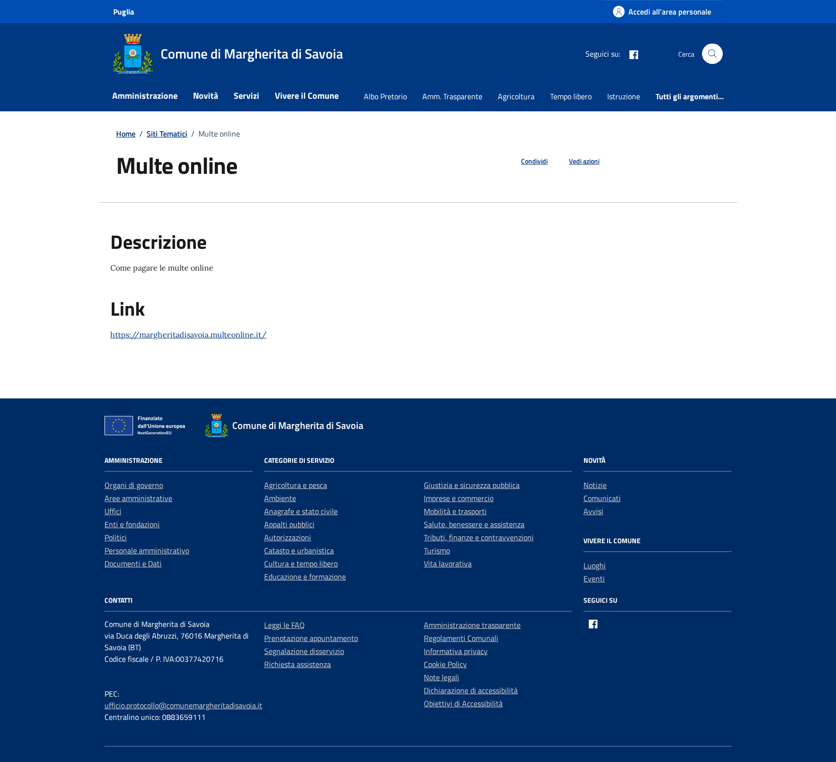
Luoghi (594, 565)
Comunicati (602, 498)
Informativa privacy (456, 651)
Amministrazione (145, 95)
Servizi (246, 95)
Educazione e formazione (305, 576)
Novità (205, 95)
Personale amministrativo (146, 550)
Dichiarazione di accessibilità (471, 690)
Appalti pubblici (289, 524)
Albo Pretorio (385, 96)
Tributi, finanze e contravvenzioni (479, 537)
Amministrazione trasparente (472, 625)
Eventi (594, 578)
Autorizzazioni (287, 537)
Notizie (595, 485)
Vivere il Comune (307, 95)
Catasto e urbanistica (299, 550)
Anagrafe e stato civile (301, 511)
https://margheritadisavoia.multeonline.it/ (188, 334)
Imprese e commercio (458, 498)
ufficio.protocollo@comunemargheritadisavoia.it (183, 705)
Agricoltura (516, 96)
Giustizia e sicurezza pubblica (472, 485)
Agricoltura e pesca (295, 485)
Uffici (112, 511)
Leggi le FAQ (284, 625)
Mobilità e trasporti (455, 511)
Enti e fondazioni (132, 524)
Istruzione (623, 96)
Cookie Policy (445, 664)
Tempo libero (571, 96)
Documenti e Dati (133, 563)
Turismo (437, 550)
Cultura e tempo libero (301, 563)
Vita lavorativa (448, 563)
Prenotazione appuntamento (311, 638)
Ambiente (280, 498)
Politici (115, 537)
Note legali (441, 677)
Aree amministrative (138, 498)
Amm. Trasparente (452, 96)
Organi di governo (133, 485)
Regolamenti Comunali (461, 638)
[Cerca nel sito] (712, 54)
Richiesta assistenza (297, 664)
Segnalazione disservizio (304, 651)
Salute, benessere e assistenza (474, 524)
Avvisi (593, 511)
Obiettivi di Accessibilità (463, 703)
